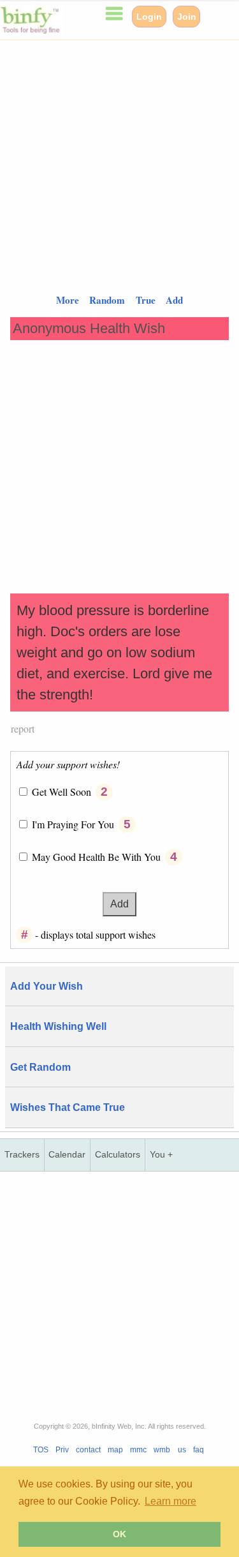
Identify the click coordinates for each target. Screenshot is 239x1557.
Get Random (40, 1067)
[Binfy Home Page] (32, 32)
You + (161, 1154)
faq (198, 1449)
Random (107, 300)
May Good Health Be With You (97, 856)
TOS (40, 1449)
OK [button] (119, 1534)
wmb (162, 1449)
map (115, 1449)
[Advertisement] (119, 159)
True (146, 300)
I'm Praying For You (74, 824)
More (67, 300)
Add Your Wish (46, 986)
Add (174, 300)
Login (149, 16)
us (182, 1449)
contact (88, 1449)
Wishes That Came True (67, 1107)
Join (186, 16)
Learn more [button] (170, 1501)
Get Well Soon (63, 791)
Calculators (117, 1154)
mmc (138, 1449)
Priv (62, 1449)
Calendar (66, 1154)
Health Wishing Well (58, 1026)
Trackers (22, 1154)
